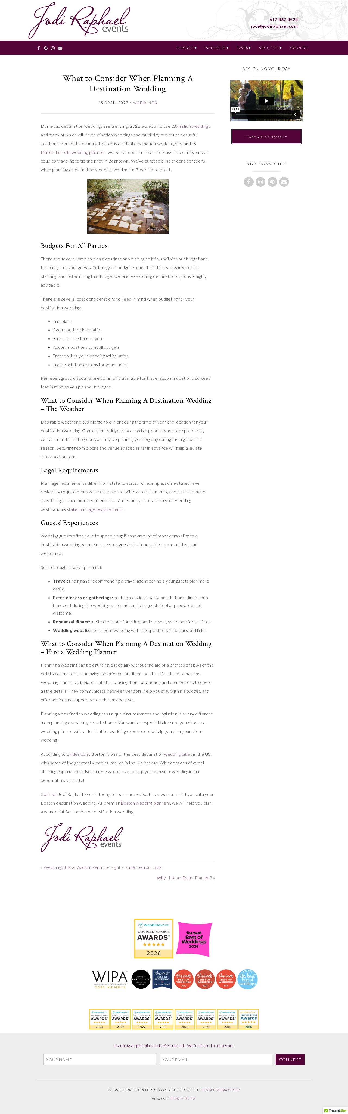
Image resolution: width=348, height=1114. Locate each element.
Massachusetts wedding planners (73, 152)
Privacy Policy (183, 1098)
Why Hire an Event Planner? (184, 877)
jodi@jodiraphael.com (274, 26)
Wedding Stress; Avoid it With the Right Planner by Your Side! (103, 867)
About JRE (269, 48)
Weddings (145, 103)
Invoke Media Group (221, 1090)
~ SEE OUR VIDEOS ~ (266, 137)
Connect (299, 48)
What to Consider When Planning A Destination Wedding (128, 83)
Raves (242, 48)
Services (185, 48)
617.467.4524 (283, 19)
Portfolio (215, 48)
